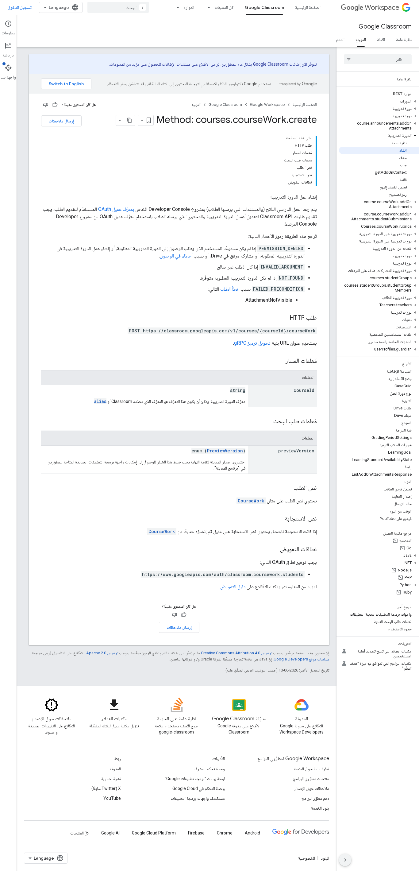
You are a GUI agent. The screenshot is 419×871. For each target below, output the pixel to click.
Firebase (196, 832)
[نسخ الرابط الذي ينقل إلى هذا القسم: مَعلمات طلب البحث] (267, 421)
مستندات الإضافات (176, 64)
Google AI (110, 832)
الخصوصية (306, 858)
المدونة (115, 768)
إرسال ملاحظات (61, 121)
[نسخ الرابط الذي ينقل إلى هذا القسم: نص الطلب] (287, 488)
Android (252, 832)
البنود (325, 858)
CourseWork (251, 501)
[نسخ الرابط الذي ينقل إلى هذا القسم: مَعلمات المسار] (279, 361)
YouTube (112, 798)
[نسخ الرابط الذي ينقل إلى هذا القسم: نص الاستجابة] (279, 519)
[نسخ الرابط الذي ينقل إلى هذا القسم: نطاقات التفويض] (274, 549)
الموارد (188, 7)
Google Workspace (267, 104)
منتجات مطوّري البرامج (311, 778)
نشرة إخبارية (111, 778)
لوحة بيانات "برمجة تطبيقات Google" (195, 778)
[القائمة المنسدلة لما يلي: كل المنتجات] (207, 7)
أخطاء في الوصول (176, 256)
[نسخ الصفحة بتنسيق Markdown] (129, 120)
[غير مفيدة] (45, 104)
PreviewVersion (225, 451)
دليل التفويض (232, 587)
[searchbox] (378, 59)
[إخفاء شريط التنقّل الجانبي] (345, 860)
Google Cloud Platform (154, 832)
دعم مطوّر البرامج (315, 798)
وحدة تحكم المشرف (209, 768)
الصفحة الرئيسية (308, 7)
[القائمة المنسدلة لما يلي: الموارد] (176, 7)
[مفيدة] (55, 104)
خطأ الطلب (229, 289)
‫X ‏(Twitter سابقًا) (106, 788)
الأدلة (381, 39)
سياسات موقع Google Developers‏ (301, 659)
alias (100, 401)
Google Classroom (264, 7)
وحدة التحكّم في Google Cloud (198, 788)
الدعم (340, 39)
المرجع (361, 39)
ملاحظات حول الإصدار (311, 788)
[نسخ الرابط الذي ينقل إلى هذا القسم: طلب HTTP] (283, 318)
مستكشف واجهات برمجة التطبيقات (198, 798)
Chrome (225, 832)
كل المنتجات (224, 7)
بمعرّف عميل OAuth (116, 209)
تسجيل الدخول (19, 7)
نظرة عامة (404, 39)
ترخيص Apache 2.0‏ (102, 653)
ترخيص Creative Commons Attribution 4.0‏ (236, 653)
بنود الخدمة (320, 808)
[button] (379, 101)
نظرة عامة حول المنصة (311, 768)
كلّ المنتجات (79, 832)
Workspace (382, 7)
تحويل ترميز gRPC (252, 343)
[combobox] (118, 7)
